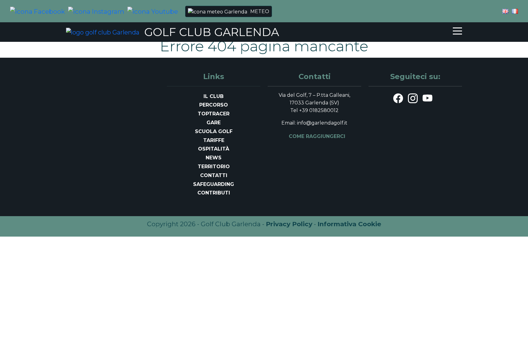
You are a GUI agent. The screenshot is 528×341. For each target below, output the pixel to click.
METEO (259, 11)
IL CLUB (214, 96)
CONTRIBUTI (213, 193)
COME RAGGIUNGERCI (317, 136)
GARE (214, 122)
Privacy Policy (289, 224)
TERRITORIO (214, 166)
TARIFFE (213, 140)
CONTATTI (213, 175)
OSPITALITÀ (213, 149)
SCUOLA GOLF (214, 131)
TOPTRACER (213, 114)
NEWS (214, 158)
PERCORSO (213, 105)
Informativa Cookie (349, 224)
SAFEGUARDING (213, 184)
